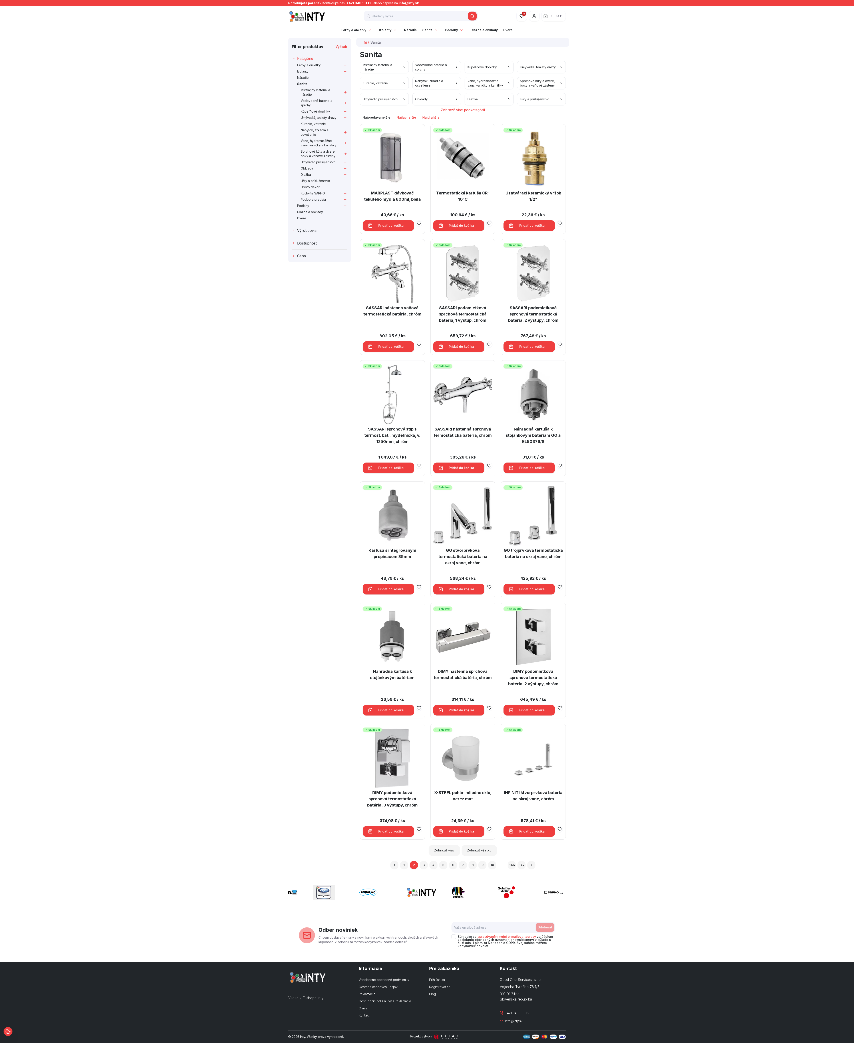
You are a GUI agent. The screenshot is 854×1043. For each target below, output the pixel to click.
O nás (363, 1008)
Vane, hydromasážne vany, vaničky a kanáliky (318, 143)
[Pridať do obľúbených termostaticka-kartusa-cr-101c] (489, 223)
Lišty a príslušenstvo (315, 181)
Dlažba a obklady (484, 30)
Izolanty (385, 30)
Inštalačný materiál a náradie (315, 92)
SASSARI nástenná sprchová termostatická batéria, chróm (463, 432)
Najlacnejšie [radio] (406, 117)
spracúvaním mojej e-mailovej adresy (506, 936)
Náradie (410, 30)
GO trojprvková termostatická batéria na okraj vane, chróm (533, 553)
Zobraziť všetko (479, 850)
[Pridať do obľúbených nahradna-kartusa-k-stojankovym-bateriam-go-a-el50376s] (560, 466)
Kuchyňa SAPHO (313, 193)
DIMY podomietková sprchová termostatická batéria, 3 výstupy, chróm (392, 798)
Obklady (307, 168)
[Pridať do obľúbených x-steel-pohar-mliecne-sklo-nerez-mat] (489, 829)
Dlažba (306, 174)
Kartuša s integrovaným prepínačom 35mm (392, 553)
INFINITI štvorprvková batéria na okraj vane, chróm (533, 795)
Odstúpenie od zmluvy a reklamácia (385, 1001)
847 (521, 865)
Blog (432, 994)
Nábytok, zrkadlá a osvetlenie (314, 132)
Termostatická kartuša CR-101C (462, 196)
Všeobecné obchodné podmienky (384, 980)
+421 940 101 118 (359, 3)
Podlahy (451, 30)
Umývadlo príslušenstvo (318, 162)
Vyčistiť (341, 47)
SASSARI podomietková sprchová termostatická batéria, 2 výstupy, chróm (533, 314)
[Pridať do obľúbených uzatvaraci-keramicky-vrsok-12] (560, 223)
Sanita (427, 30)
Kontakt (364, 1015)
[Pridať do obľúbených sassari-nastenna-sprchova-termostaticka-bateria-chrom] (489, 466)
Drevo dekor (310, 187)
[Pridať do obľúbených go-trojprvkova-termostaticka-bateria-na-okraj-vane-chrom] (560, 587)
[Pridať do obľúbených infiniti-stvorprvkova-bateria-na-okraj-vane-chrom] (560, 829)
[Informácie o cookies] (8, 1031)
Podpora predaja (313, 199)
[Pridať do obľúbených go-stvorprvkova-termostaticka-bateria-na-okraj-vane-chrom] (489, 587)
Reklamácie (367, 994)
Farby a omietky (353, 30)
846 (512, 865)
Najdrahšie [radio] (430, 117)
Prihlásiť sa (437, 980)
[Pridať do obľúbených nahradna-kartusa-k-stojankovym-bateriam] (419, 708)
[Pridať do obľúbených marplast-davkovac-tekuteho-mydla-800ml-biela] (419, 223)
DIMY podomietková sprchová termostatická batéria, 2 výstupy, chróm (533, 677)
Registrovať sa (439, 987)
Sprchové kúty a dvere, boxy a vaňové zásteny (318, 154)
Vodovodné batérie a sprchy (316, 103)
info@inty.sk (409, 3)
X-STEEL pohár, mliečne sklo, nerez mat (462, 795)
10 (492, 865)
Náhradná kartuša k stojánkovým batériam (392, 674)
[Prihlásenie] (534, 16)
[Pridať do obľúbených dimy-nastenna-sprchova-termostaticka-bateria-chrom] (489, 708)
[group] (463, 117)
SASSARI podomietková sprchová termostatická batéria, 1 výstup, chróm (463, 314)
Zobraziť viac (444, 850)
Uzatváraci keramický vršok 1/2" (533, 196)
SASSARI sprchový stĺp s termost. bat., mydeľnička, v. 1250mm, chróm (392, 435)
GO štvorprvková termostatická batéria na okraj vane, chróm (462, 556)
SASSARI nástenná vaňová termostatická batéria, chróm (392, 310)
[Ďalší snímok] (561, 893)
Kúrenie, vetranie (313, 124)
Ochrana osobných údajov (378, 987)
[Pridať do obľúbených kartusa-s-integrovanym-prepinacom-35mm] (419, 587)
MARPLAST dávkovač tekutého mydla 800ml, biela (392, 196)
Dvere (508, 30)
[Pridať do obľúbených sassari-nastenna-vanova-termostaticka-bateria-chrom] (419, 344)
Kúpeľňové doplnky (315, 111)
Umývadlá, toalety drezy (318, 117)
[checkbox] (453, 936)
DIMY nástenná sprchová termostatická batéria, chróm (463, 674)
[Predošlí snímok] (292, 893)
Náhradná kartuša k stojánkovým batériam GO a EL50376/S (533, 435)
